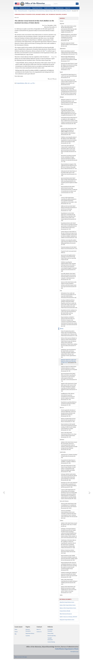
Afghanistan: (63, 48)
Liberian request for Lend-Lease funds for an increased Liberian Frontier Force (69, 362)
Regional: (62, 23)
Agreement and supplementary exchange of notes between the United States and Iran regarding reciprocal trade (68, 257)
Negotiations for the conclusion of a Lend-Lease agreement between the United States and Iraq (69, 312)
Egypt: (61, 72)
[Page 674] (54, 57)
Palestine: (62, 439)
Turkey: (61, 520)
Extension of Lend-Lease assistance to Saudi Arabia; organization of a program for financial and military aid (69, 485)
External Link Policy (52, 635)
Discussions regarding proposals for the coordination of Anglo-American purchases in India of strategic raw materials (69, 158)
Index (61, 595)
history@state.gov (74, 651)
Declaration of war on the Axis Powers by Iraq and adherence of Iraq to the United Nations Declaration (68, 295)
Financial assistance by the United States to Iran (69, 248)
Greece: (61, 106)
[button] (25, 8)
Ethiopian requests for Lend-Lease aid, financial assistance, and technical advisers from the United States (69, 102)
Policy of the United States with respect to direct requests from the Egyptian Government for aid (69, 82)
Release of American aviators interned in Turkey (68, 552)
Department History (30, 633)
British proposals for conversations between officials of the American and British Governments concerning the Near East (69, 37)
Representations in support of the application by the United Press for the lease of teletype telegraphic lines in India (69, 166)
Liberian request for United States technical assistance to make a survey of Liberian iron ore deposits (69, 369)
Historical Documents (28, 630)
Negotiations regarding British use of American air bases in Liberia (68, 404)
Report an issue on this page (21, 657)
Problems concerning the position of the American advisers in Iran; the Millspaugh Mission (69, 242)
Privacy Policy (50, 633)
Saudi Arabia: (63, 452)
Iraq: (61, 290)
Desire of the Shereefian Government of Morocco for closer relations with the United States (68, 435)
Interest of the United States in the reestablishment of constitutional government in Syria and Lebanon (68, 506)
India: (61, 126)
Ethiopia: (62, 97)
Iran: (61, 195)
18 (45, 50)
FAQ (15, 634)
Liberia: (61, 328)
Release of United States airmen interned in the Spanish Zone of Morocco (68, 420)
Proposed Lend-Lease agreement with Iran (68, 252)
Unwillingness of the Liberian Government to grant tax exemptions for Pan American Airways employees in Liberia (68, 396)
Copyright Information (50, 638)
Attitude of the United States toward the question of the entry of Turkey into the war (69, 525)
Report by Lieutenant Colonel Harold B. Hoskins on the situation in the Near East (69, 45)
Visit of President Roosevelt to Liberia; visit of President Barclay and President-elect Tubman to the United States (69, 333)
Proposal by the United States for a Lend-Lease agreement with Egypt (69, 76)
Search (16, 631)
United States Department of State (66, 649)
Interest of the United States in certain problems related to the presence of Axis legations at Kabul (69, 59)
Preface (61, 21)
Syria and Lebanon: (64, 501)
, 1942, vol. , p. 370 (25, 83)
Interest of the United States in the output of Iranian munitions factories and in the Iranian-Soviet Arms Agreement (69, 285)
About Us (39, 629)
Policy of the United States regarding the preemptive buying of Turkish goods (69, 582)
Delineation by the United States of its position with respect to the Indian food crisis (69, 173)
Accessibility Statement (50, 630)
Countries (28, 635)
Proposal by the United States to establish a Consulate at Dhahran (68, 462)
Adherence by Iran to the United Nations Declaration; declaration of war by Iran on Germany (69, 208)
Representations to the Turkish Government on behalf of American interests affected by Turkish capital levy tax (69, 558)
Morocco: (62, 407)
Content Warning (51, 642)
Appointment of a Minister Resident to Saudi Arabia (69, 456)
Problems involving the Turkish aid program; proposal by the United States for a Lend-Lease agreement (69, 575)
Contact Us (39, 631)
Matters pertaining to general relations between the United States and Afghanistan (69, 53)
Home (16, 629)
